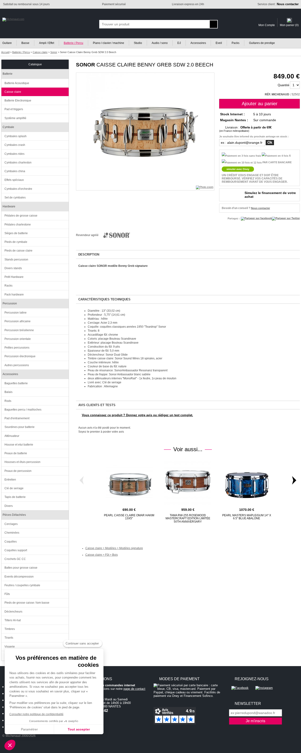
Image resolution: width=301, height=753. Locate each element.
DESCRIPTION (88, 254)
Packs (235, 43)
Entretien (10, 479)
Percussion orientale (17, 339)
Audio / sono (160, 43)
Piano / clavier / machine (108, 43)
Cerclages (11, 524)
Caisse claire (12, 91)
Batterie (7, 73)
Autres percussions (16, 365)
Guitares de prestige (262, 43)
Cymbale (8, 127)
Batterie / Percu (73, 43)
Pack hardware (14, 294)
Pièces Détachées (14, 514)
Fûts (7, 594)
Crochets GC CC (15, 559)
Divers (8, 506)
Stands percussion (16, 259)
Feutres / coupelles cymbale (22, 585)
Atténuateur (11, 436)
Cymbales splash (15, 136)
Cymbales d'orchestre (18, 188)
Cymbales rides (14, 153)
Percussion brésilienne (19, 330)
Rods (7, 401)
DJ (179, 43)
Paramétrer (29, 729)
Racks (8, 285)
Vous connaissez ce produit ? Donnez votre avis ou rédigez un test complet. (137, 415)
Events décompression (19, 576)
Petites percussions (16, 347)
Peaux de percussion (18, 471)
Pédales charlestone (17, 224)
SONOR (85, 65)
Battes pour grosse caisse (20, 567)
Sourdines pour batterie (19, 427)
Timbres (9, 629)
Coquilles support (15, 550)
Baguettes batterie (16, 383)
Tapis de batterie (15, 497)
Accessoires (198, 43)
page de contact (134, 689)
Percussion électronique (20, 356)
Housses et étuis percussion (22, 462)
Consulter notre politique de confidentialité (36, 714)
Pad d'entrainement (16, 418)
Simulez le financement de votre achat (270, 194)
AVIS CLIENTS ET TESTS (96, 405)
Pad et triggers (13, 109)
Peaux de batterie (15, 453)
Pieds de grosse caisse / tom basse (26, 602)
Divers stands (13, 268)
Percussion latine (15, 312)
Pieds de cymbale (15, 242)
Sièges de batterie (16, 233)
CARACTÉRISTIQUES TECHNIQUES (104, 299)
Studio (138, 43)
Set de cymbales (15, 197)
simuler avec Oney (237, 169)
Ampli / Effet (46, 43)
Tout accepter (79, 729)
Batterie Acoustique (16, 83)
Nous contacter (260, 208)
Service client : (278, 4)
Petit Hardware (14, 277)
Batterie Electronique (17, 100)
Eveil (219, 43)
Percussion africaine (17, 321)
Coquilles (10, 541)
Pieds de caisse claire (18, 250)
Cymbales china (14, 171)
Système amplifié (15, 118)
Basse (25, 43)
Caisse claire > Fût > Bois (101, 554)
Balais (8, 392)
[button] (10, 745)
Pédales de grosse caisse (20, 215)
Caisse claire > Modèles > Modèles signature (114, 548)
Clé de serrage (14, 488)
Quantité (283, 85)
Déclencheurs (13, 611)
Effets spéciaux (14, 180)
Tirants (8, 637)
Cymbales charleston (18, 162)
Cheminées (11, 532)
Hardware (9, 206)
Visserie (9, 646)
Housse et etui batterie (18, 444)
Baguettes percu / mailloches (22, 409)
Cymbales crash (14, 145)
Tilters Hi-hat (12, 620)
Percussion (10, 303)
